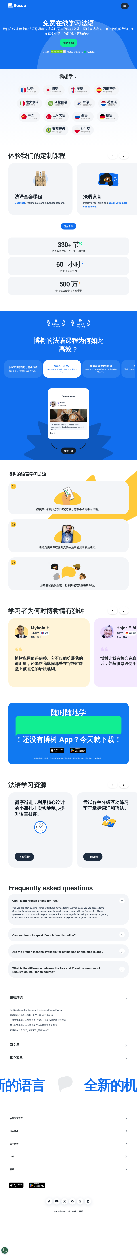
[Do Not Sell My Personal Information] (4, 1250)
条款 (74, 1211)
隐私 (81, 1211)
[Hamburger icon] (125, 6)
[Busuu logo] (17, 6)
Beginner (20, 203)
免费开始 (68, 43)
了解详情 (24, 857)
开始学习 (68, 226)
